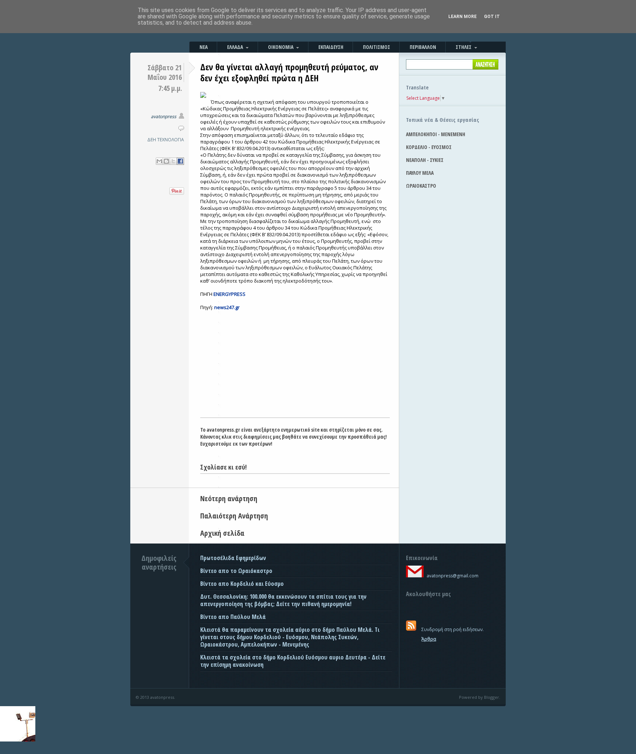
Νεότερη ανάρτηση (228, 498)
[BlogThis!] (166, 161)
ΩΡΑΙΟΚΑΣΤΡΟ (421, 185)
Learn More (462, 16)
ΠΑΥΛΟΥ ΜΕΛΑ (420, 172)
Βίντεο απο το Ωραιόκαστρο (236, 571)
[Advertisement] (295, 362)
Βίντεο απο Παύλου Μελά (233, 617)
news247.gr (227, 307)
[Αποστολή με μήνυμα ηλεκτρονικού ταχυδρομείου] (159, 161)
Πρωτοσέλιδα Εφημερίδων (233, 558)
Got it (492, 16)
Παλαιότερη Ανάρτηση (234, 516)
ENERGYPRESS (229, 294)
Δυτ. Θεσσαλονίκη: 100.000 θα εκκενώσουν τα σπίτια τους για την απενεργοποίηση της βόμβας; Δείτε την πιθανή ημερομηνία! (283, 600)
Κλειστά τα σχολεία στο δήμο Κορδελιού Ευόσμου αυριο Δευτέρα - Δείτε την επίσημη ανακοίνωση (292, 661)
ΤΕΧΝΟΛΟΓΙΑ (170, 140)
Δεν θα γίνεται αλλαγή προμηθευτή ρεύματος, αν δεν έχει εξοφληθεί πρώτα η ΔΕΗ (289, 72)
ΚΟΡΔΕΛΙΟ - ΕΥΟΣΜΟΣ (429, 147)
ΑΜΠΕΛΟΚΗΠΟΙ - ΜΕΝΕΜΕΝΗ (435, 134)
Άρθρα (428, 639)
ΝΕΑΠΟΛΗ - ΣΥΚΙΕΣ (425, 159)
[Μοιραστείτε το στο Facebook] (180, 161)
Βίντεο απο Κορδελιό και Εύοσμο (242, 584)
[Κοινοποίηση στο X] (173, 161)
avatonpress (163, 116)
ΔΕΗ (151, 140)
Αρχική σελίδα (222, 533)
